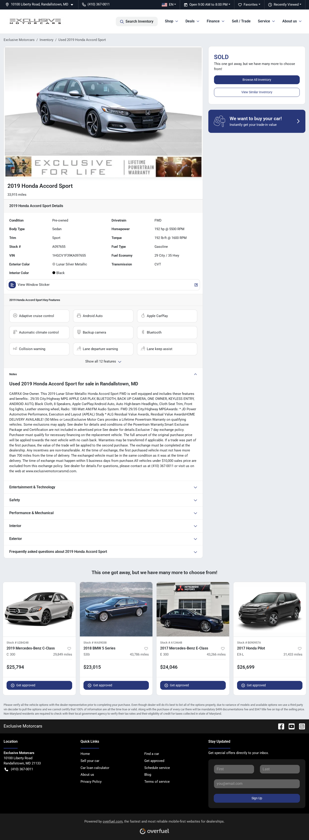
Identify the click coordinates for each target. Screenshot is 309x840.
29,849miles (62, 654)
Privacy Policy (91, 782)
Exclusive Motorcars (19, 40)
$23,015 (92, 667)
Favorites (251, 4)
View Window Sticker (34, 285)
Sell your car (90, 761)
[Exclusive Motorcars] (35, 21)
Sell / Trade (241, 21)
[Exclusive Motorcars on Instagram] (300, 726)
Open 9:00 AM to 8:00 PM (208, 4)
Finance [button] (213, 21)
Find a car (151, 754)
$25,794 (15, 667)
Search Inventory (139, 21)
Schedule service (157, 768)
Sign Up (257, 798)
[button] (41, 4)
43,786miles (139, 654)
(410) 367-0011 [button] (99, 4)
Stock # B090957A (249, 642)
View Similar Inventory (256, 92)
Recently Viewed (286, 4)
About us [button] (289, 21)
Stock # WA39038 (95, 642)
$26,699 (245, 667)
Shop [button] (169, 21)
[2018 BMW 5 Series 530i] (116, 609)
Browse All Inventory (256, 79)
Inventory (46, 40)
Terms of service (157, 782)
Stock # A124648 (171, 642)
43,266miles (216, 654)
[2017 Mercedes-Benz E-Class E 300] (193, 609)
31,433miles (292, 654)
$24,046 (169, 667)
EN (171, 4)
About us (87, 775)
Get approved (25, 685)
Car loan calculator (95, 768)
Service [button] (264, 21)
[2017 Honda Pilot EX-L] (269, 609)
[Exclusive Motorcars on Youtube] (290, 726)
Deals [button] (190, 21)
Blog (147, 775)
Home (85, 754)
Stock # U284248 (18, 642)
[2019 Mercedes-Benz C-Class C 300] (39, 609)
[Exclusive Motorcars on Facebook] (279, 726)
